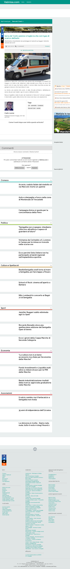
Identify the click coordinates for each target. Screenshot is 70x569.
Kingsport (50, 518)
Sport (3, 477)
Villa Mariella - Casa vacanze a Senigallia (34, 548)
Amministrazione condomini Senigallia (33, 485)
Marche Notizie (51, 484)
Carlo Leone (9, 113)
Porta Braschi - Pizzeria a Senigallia (33, 544)
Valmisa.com (51, 477)
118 (29, 105)
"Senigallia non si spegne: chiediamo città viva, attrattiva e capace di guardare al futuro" (35, 229)
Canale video (5, 512)
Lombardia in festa (52, 504)
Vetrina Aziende (5, 495)
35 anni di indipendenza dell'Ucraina (35, 410)
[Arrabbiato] (4, 128)
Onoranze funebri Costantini (31, 480)
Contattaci (4, 494)
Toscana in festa (52, 508)
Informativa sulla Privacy (51, 566)
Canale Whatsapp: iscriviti (8, 498)
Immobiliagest (51, 522)
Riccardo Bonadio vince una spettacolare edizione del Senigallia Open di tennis (35, 327)
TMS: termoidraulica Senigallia (32, 476)
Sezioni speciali (5, 514)
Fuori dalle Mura (5, 481)
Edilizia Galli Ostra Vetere (31, 509)
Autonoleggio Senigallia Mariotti (32, 481)
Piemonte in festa (52, 505)
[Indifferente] (24, 128)
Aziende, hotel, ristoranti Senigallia (32, 498)
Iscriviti (3, 491)
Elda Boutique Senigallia (30, 530)
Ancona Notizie (51, 486)
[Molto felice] (43, 128)
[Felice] (33, 128)
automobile (34, 105)
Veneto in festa (51, 510)
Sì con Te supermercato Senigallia (32, 507)
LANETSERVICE (23, 566)
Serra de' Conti (31, 108)
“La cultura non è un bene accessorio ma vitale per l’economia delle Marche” (35, 357)
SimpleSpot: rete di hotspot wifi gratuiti (33, 488)
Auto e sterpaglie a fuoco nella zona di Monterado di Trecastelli (35, 198)
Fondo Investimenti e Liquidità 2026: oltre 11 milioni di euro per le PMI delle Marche (35, 370)
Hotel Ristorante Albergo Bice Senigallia (34, 546)
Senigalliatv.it (51, 476)
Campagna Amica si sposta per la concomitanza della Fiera (33, 211)
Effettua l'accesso (19, 168)
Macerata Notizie (52, 490)
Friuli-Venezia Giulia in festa (54, 501)
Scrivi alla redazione (6, 496)
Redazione (4, 490)
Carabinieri (40, 105)
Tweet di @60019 (58, 169)
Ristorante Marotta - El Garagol (32, 514)
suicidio (38, 108)
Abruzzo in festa (52, 498)
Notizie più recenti (6, 487)
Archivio (4, 488)
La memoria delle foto (7, 510)
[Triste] (14, 128)
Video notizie (5, 513)
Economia (4, 480)
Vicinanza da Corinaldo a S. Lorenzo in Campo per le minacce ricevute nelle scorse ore (35, 242)
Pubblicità (43, 566)
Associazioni (5, 478)
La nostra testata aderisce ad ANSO (33, 554)
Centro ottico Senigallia (30, 486)
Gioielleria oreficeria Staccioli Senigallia (33, 520)
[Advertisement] (62, 46)
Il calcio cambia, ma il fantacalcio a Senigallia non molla (34, 398)
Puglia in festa (51, 506)
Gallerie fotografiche (6, 509)
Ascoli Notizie (51, 487)
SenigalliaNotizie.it (52, 474)
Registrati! (34, 168)
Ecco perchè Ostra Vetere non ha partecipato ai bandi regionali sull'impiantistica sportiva (33, 255)
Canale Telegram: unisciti (7, 499)
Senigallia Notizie (58, 142)
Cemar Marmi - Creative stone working (34, 505)
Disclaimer (38, 566)
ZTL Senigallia (28, 556)
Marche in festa (51, 497)
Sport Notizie (51, 519)
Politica (3, 476)
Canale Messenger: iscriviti (8, 500)
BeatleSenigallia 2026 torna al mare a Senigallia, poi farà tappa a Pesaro (35, 271)
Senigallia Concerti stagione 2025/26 (33, 547)
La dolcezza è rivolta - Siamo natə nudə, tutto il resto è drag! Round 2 (34, 424)
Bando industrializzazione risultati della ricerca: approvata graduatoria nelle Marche (35, 382)
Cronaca (47, 46)
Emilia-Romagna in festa (53, 500)
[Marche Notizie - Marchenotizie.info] (26, 32)
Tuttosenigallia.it (52, 478)
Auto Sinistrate (51, 516)
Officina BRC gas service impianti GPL (33, 489)
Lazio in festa (51, 502)
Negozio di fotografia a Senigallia (32, 506)
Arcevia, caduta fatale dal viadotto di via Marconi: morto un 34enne (35, 185)
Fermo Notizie (51, 488)
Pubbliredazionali (6, 492)
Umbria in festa (51, 509)
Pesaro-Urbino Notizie (53, 491)
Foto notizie (4, 508)
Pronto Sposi (51, 520)
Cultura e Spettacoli (6, 474)
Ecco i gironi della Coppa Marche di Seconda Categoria (34, 339)
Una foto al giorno (6, 506)
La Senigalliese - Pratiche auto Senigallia (34, 510)
